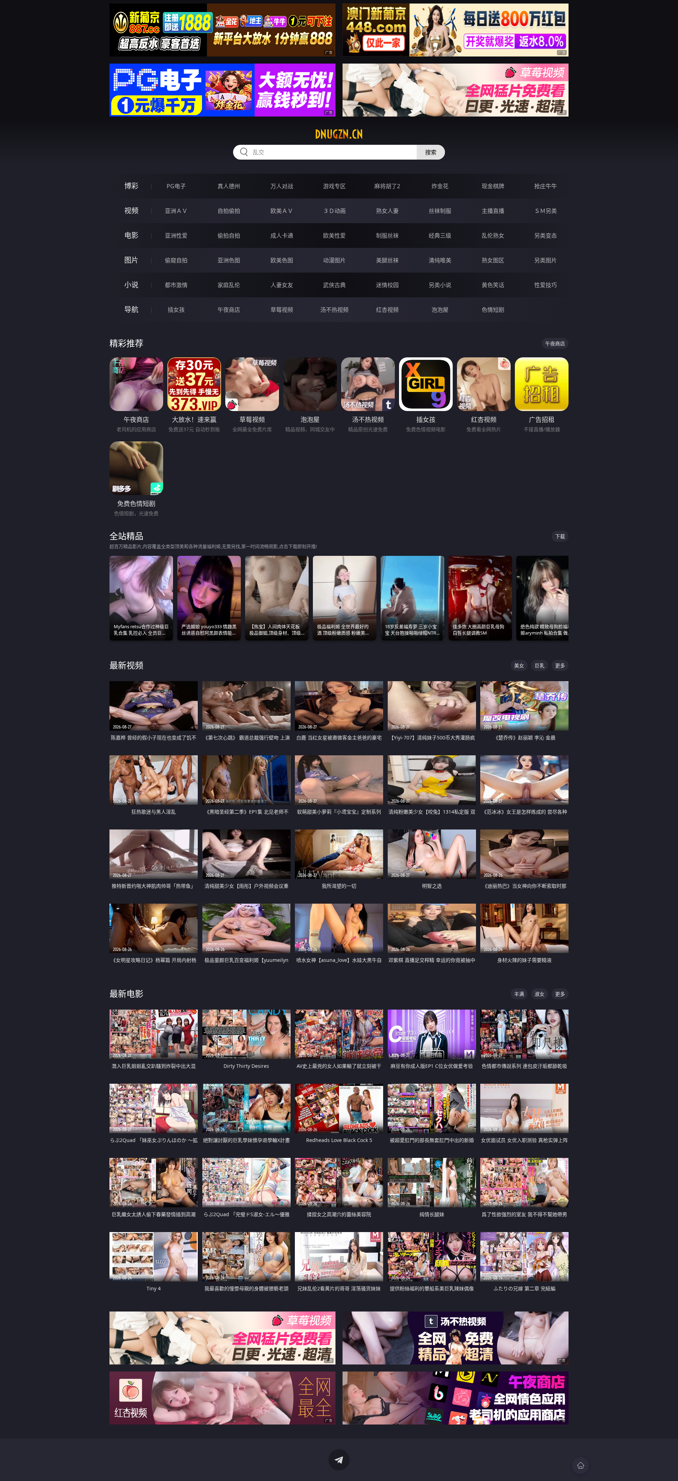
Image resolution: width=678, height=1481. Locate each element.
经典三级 (440, 235)
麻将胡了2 (387, 186)
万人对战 (281, 186)
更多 (560, 665)
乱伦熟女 (493, 235)
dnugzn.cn (339, 134)
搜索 (430, 152)
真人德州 (229, 186)
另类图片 (545, 260)
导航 (131, 309)
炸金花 (440, 186)
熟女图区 (493, 260)
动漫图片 (334, 260)
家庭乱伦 (229, 285)
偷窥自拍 (176, 260)
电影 (131, 235)
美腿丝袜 (387, 260)
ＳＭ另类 (545, 211)
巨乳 (540, 665)
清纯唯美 (440, 260)
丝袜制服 (440, 211)
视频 (131, 210)
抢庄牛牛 (545, 186)
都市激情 (176, 285)
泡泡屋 (440, 310)
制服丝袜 (387, 235)
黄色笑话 (493, 285)
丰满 (519, 994)
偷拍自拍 (229, 235)
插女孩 (176, 310)
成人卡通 (281, 235)
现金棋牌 (493, 186)
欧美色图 (281, 260)
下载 (560, 536)
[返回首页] (580, 1465)
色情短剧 (493, 310)
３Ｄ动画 (334, 211)
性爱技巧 (545, 285)
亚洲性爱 (176, 235)
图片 (131, 260)
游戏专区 (334, 186)
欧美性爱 (334, 235)
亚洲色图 (229, 260)
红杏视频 (387, 310)
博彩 (131, 186)
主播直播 (493, 211)
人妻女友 (281, 285)
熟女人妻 (387, 211)
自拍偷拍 (229, 211)
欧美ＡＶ (281, 211)
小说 (131, 285)
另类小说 (440, 285)
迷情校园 (387, 285)
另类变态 (545, 235)
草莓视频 (281, 310)
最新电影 (126, 993)
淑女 (540, 994)
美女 (519, 665)
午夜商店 (229, 310)
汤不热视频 (334, 310)
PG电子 (176, 186)
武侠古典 (334, 285)
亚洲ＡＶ (176, 211)
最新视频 (126, 665)
